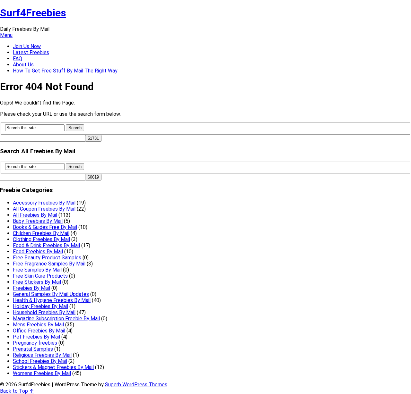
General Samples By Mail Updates (51, 294)
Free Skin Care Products (40, 276)
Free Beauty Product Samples (47, 258)
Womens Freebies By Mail (42, 373)
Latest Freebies (31, 52)
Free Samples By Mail (37, 270)
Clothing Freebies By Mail (41, 239)
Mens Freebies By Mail (38, 325)
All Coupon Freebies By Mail (44, 209)
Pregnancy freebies (35, 343)
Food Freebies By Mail (38, 251)
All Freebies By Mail (35, 215)
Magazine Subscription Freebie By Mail (56, 318)
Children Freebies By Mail (41, 233)
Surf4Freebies (33, 13)
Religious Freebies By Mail (42, 355)
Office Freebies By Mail (39, 331)
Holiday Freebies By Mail (40, 306)
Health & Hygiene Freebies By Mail (52, 300)
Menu (6, 35)
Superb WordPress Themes (136, 384)
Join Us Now (27, 46)
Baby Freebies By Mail (38, 221)
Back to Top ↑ (17, 391)
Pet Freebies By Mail (36, 337)
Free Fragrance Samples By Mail (49, 264)
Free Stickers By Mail (37, 282)
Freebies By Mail (31, 288)
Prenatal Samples (33, 349)
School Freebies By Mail (40, 361)
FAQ (17, 58)
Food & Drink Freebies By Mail (46, 245)
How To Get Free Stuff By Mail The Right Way (65, 71)
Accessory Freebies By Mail (44, 203)
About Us (23, 65)
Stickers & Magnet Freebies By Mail (53, 367)
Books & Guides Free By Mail (45, 227)
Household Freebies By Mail (44, 312)
